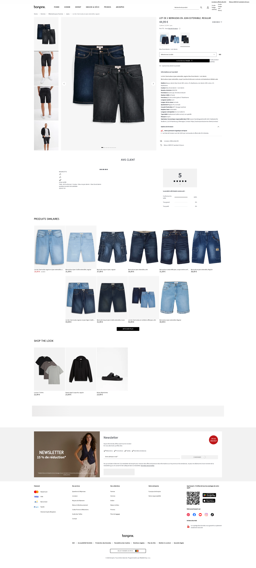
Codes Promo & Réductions (80, 510)
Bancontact (43, 502)
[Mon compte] (208, 7)
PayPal (42, 507)
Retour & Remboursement (80, 505)
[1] (102, 147)
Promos (112, 510)
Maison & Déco (114, 505)
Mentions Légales (138, 543)
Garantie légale (179, 543)
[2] (104, 147)
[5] (111, 147)
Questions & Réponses (79, 492)
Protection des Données (103, 543)
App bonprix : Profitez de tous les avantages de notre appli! (203, 487)
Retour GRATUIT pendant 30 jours (239, 2)
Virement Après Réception (48, 512)
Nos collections (115, 486)
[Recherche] (201, 7)
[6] (113, 147)
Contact (74, 519)
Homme (112, 496)
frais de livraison (173, 29)
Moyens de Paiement (78, 501)
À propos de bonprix (155, 492)
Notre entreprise (154, 486)
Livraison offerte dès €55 (219, 2)
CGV (73, 543)
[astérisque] (100, 170)
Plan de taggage (115, 514)
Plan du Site (152, 543)
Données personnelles (147, 466)
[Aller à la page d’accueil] (44, 7)
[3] (106, 147)
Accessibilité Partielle (85, 543)
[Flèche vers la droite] (153, 84)
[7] (115, 147)
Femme (112, 492)
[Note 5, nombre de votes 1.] (216, 22)
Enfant (112, 501)
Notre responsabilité (155, 496)
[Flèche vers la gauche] (64, 84)
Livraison (75, 496)
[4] (109, 147)
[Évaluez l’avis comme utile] (60, 174)
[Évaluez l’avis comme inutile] (60, 177)
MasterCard (43, 492)
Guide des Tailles (77, 514)
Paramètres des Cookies (122, 543)
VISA (41, 497)
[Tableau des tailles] (220, 55)
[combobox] (186, 7)
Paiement (37, 486)
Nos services (76, 486)
